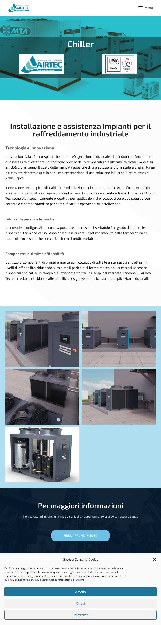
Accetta (80, 592)
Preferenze (80, 615)
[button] (154, 560)
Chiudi (80, 603)
